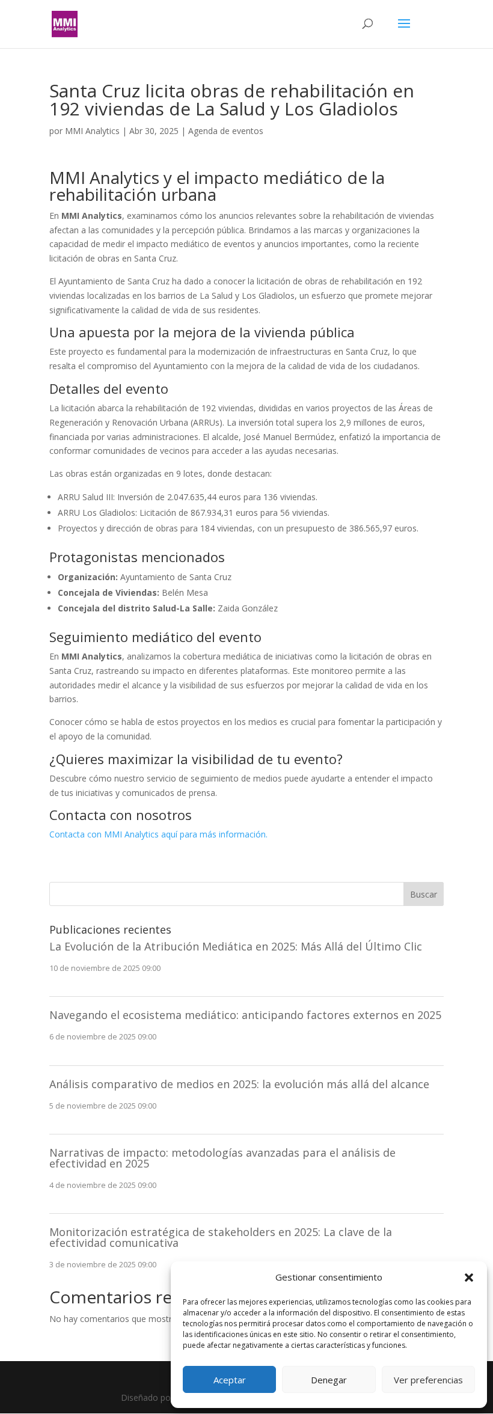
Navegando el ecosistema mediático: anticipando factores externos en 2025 (245, 1015)
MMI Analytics (92, 130)
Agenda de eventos (225, 130)
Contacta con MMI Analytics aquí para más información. (158, 834)
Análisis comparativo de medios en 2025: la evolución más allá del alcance (239, 1084)
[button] (469, 1278)
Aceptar (229, 1380)
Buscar (423, 894)
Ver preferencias (428, 1380)
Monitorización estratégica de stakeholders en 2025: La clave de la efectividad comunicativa (220, 1237)
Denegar (329, 1380)
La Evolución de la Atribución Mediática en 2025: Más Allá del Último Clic (235, 946)
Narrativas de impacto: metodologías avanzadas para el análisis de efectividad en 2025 (222, 1158)
